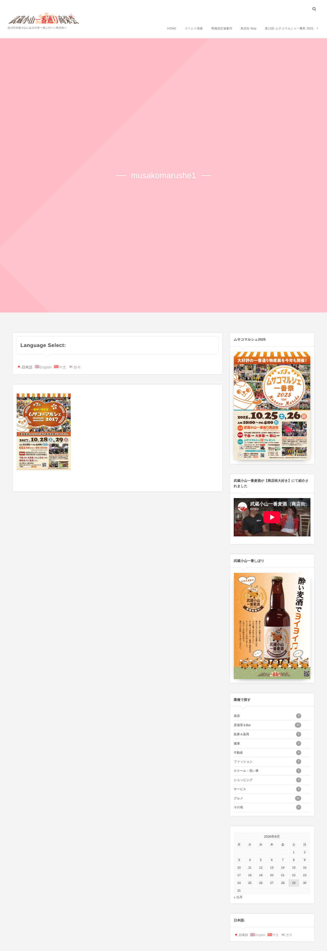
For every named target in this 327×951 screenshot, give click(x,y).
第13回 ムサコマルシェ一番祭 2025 (289, 28)
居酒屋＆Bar (266, 725)
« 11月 (238, 897)
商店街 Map (248, 28)
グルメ (266, 798)
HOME (172, 28)
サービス (266, 789)
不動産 (266, 752)
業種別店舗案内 (221, 28)
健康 (266, 743)
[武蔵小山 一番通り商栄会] (44, 17)
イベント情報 (194, 28)
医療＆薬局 (266, 734)
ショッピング (266, 780)
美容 (266, 716)
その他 (266, 807)
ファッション (266, 761)
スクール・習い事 (266, 771)
